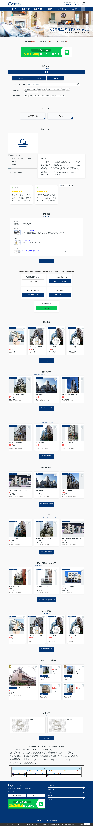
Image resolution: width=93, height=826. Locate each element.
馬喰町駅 (59, 89)
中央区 (34, 95)
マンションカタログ (35, 817)
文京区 (30, 95)
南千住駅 (53, 89)
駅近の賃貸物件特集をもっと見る (46, 456)
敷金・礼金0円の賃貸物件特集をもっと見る (46, 504)
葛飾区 (60, 95)
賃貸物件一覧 (26, 9)
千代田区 (48, 95)
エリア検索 (38, 78)
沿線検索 (20, 78)
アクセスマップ (51, 792)
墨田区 (38, 95)
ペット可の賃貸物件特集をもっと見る (46, 552)
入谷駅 (48, 89)
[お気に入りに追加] (23, 328)
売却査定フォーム (60, 295)
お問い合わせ (62, 9)
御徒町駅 (44, 89)
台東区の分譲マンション (27, 240)
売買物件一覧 (38, 9)
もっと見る (14, 202)
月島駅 (63, 89)
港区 (64, 95)
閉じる (87, 824)
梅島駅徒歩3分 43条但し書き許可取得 (30, 250)
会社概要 (74, 9)
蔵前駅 (39, 89)
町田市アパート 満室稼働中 (28, 230)
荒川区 (43, 95)
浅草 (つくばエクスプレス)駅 (31, 91)
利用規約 (43, 817)
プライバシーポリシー (51, 817)
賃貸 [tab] (46, 72)
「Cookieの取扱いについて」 (69, 824)
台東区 (26, 95)
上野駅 (67, 89)
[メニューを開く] (83, 8)
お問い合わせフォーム (60, 281)
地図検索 (55, 78)
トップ (14, 9)
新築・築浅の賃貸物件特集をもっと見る (46, 408)
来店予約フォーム (33, 295)
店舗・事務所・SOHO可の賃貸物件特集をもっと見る (46, 600)
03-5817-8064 (33, 281)
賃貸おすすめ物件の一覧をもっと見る (46, 649)
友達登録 (46, 308)
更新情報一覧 (46, 261)
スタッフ (50, 795)
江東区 (52, 95)
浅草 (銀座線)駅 (28, 89)
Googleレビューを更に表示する (42, 185)
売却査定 (50, 9)
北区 (56, 95)
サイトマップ (60, 817)
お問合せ (60, 116)
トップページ (51, 785)
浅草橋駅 (35, 89)
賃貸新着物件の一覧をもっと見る (46, 360)
